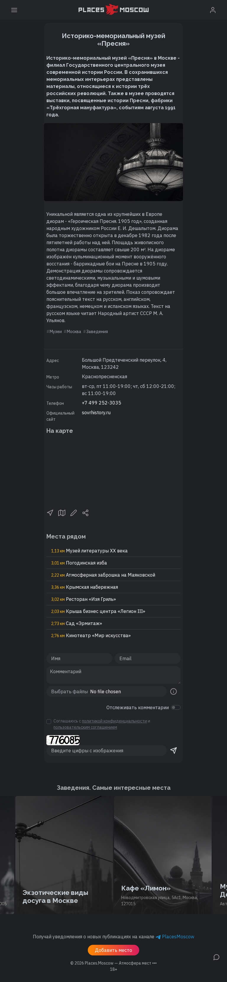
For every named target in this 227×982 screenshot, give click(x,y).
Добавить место (113, 950)
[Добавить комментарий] (216, 957)
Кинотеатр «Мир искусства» (91, 635)
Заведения (97, 331)
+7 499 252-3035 (101, 403)
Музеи (56, 331)
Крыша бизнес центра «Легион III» (98, 611)
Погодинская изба (79, 563)
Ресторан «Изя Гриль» (83, 599)
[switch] (176, 707)
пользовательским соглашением (85, 727)
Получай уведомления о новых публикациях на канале (113, 936)
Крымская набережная (84, 587)
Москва (74, 331)
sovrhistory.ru (96, 412)
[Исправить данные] (73, 512)
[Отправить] (173, 750)
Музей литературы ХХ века (89, 551)
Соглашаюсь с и (101, 724)
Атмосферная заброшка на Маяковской (103, 575)
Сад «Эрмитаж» (76, 623)
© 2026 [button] (113, 963)
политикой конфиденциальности (114, 721)
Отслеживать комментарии (137, 707)
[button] (49, 512)
